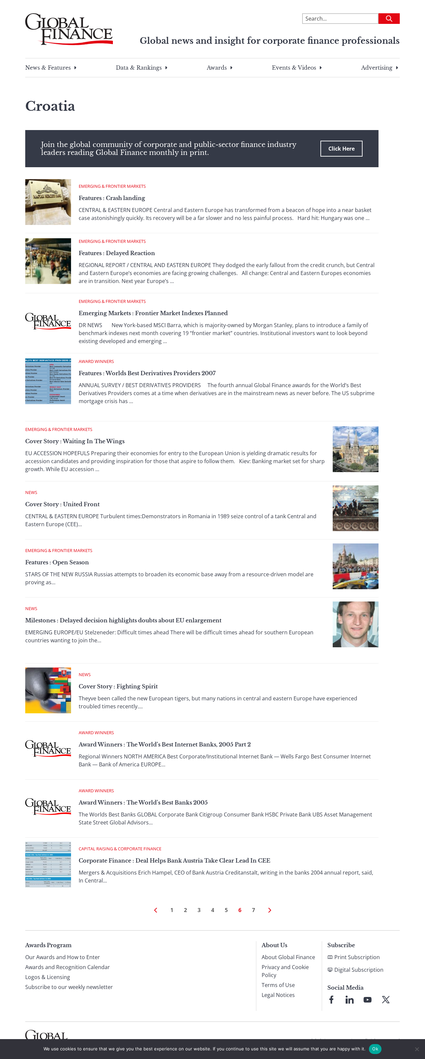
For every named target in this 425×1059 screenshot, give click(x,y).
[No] (416, 1049)
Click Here (341, 148)
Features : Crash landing (112, 198)
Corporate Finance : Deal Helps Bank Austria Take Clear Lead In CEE (174, 860)
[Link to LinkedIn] (350, 1000)
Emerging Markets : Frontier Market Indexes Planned (153, 313)
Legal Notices (278, 995)
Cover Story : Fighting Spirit (118, 686)
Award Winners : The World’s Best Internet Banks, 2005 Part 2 (165, 744)
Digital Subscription (358, 969)
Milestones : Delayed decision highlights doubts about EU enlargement (123, 620)
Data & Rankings (139, 67)
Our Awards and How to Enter (62, 957)
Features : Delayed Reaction (117, 253)
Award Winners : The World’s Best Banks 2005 (143, 802)
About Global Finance (288, 957)
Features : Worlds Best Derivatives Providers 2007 (147, 373)
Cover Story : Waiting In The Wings (75, 441)
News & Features (48, 67)
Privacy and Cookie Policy (285, 971)
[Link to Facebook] (331, 1000)
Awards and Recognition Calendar (67, 967)
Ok (375, 1048)
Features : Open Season (57, 562)
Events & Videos (294, 67)
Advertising (376, 67)
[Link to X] (386, 1000)
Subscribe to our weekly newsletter (69, 987)
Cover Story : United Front (62, 504)
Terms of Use (278, 985)
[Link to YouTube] (368, 1000)
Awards (217, 67)
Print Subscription (357, 957)
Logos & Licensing (47, 977)
